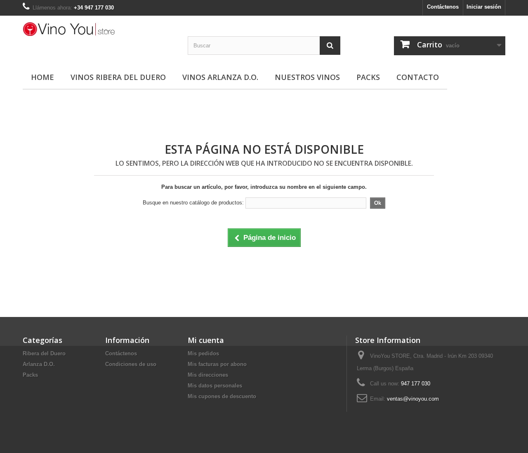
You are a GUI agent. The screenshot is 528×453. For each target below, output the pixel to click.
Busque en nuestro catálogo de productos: (193, 203)
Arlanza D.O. (39, 364)
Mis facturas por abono (217, 364)
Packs (368, 77)
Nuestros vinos (307, 77)
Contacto (417, 77)
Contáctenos (443, 7)
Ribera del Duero (44, 353)
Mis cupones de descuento (222, 396)
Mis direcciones (208, 375)
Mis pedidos (203, 353)
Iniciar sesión (484, 7)
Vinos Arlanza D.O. (220, 77)
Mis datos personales (215, 386)
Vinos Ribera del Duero (118, 77)
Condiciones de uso (130, 364)
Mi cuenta (206, 340)
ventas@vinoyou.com (413, 399)
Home (42, 77)
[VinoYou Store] (99, 29)
